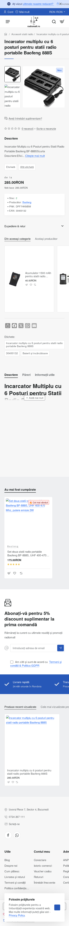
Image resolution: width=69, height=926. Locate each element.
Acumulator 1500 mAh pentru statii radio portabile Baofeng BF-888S (38, 274)
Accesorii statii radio (22, 34)
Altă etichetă (27, 167)
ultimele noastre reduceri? (38, 4)
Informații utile (45, 375)
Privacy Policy (17, 915)
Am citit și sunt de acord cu (36, 663)
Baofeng (26, 202)
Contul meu (42, 852)
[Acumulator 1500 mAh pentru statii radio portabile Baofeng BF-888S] (14, 279)
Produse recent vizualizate (20, 707)
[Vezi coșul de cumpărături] (62, 21)
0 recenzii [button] (27, 128)
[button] (27, 284)
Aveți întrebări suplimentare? (25, 118)
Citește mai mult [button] (35, 156)
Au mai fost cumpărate (20, 490)
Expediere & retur (14, 226)
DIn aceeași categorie (17, 239)
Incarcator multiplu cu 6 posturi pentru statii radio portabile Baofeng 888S (34, 344)
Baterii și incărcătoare (35, 353)
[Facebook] (8, 835)
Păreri (26, 375)
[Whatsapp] (17, 835)
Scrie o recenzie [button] (46, 128)
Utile (7, 852)
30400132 (12, 353)
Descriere (11, 375)
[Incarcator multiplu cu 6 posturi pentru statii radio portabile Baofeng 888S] (32, 741)
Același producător (46, 239)
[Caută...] (54, 21)
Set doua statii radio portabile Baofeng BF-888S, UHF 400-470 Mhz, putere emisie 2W (26, 553)
